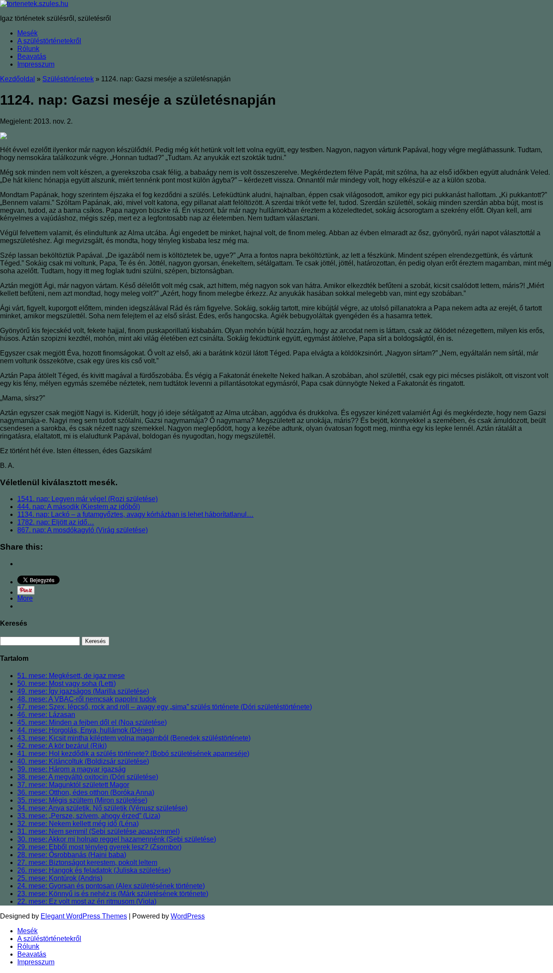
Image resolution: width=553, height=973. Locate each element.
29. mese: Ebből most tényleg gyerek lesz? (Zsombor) (99, 847)
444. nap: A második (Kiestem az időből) (78, 506)
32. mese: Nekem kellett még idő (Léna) (78, 823)
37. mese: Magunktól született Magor (73, 784)
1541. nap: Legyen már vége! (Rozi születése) (87, 499)
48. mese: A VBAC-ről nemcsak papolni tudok (86, 699)
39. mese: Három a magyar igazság (71, 769)
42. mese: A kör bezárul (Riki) (62, 745)
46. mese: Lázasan (46, 714)
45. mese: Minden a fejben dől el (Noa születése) (92, 722)
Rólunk (28, 48)
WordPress (188, 916)
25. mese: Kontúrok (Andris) (59, 878)
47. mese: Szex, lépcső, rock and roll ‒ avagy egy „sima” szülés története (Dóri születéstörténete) (164, 707)
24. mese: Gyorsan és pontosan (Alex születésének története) (111, 886)
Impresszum (35, 64)
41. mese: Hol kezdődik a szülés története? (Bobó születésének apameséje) (133, 753)
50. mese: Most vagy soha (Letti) (66, 683)
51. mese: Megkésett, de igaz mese (71, 675)
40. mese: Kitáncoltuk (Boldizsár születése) (83, 761)
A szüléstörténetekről (49, 41)
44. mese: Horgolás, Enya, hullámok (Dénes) (85, 730)
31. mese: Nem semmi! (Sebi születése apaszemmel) (98, 831)
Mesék (27, 33)
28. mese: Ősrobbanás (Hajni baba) (71, 854)
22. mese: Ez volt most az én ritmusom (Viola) (86, 901)
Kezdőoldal (17, 79)
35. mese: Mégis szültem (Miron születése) (82, 800)
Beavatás (31, 56)
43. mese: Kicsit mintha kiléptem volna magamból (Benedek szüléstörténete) (134, 738)
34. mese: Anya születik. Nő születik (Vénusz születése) (102, 808)
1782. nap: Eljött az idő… (55, 522)
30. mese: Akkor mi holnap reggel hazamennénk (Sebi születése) (116, 839)
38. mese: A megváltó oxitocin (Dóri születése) (87, 777)
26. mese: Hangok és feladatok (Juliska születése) (94, 870)
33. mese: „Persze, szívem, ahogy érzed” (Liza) (88, 815)
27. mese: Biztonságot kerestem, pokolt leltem (87, 862)
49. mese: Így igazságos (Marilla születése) (83, 691)
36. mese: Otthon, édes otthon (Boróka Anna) (85, 792)
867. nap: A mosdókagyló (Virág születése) (82, 530)
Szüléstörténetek (68, 79)
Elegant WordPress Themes (84, 916)
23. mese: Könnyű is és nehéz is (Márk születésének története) (112, 893)
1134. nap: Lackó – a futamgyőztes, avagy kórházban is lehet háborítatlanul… (135, 514)
